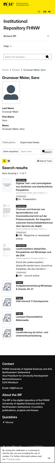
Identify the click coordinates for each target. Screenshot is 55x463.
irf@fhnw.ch (16, 388)
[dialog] (27, 454)
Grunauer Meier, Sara (13, 129)
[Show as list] (4, 161)
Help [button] (7, 46)
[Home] (16, 4)
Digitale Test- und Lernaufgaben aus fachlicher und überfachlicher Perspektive (34, 186)
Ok (49, 458)
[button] (49, 11)
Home (5, 69)
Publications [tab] (8, 142)
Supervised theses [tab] (29, 142)
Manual (9, 422)
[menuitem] (27, 36)
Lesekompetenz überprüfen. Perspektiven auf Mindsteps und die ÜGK (33, 252)
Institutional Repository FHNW (22, 24)
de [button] (39, 11)
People (16, 69)
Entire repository (10, 151)
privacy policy (14, 459)
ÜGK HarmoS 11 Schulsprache (32, 301)
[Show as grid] (8, 161)
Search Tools (45, 161)
